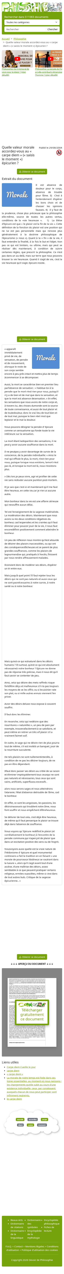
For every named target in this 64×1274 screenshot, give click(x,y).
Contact (18, 1246)
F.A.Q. (9, 1246)
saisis (30, 1125)
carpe (44, 1119)
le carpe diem (14, 1098)
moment (42, 1125)
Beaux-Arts (17, 1220)
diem (20, 1125)
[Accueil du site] (32, 5)
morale (20, 1119)
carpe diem (13, 1070)
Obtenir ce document (33, 171)
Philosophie (20, 38)
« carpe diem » (15, 1074)
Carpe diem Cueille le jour (21, 1066)
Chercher (53, 29)
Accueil (6, 38)
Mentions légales (34, 1246)
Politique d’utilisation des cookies (40, 1249)
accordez (33, 1119)
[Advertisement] (32, 111)
